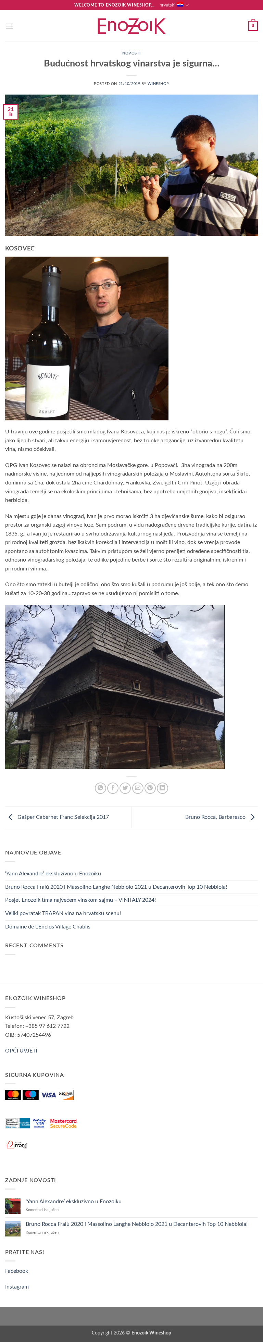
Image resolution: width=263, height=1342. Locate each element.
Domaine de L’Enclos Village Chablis (47, 926)
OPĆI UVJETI (21, 1051)
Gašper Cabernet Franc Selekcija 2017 (62, 817)
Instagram (17, 1287)
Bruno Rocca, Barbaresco (216, 817)
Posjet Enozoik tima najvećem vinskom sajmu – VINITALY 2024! (80, 900)
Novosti (131, 53)
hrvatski (167, 5)
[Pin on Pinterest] (150, 788)
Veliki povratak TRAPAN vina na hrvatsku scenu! (63, 913)
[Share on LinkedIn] (162, 788)
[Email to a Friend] (137, 788)
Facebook (16, 1271)
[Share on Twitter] (125, 788)
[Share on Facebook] (112, 788)
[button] (9, 25)
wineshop (158, 84)
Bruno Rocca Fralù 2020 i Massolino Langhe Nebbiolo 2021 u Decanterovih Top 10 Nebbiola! (116, 887)
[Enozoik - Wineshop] (131, 25)
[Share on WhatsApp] (100, 788)
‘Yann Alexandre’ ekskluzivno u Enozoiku (53, 873)
